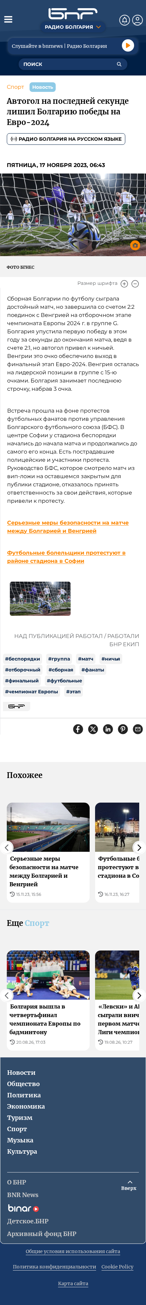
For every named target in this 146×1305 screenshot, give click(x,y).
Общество (23, 1084)
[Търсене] (119, 64)
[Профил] (137, 20)
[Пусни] (128, 45)
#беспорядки (22, 659)
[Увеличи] (124, 284)
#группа (59, 659)
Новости (21, 1073)
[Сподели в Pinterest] (122, 729)
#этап (73, 692)
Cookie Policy (117, 1267)
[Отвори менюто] (8, 19)
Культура (22, 1151)
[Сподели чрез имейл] (137, 729)
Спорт (15, 87)
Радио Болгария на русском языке (70, 139)
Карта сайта (73, 1283)
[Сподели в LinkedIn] (108, 729)
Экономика (26, 1106)
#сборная (61, 670)
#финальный (22, 681)
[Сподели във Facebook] (78, 729)
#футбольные (64, 681)
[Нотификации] (124, 20)
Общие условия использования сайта (73, 1251)
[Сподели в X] (93, 729)
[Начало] (73, 13)
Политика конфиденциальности (54, 1267)
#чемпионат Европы (31, 692)
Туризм (19, 1118)
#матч (85, 659)
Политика (24, 1095)
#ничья (111, 659)
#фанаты (92, 670)
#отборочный (22, 670)
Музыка (20, 1140)
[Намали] (135, 284)
